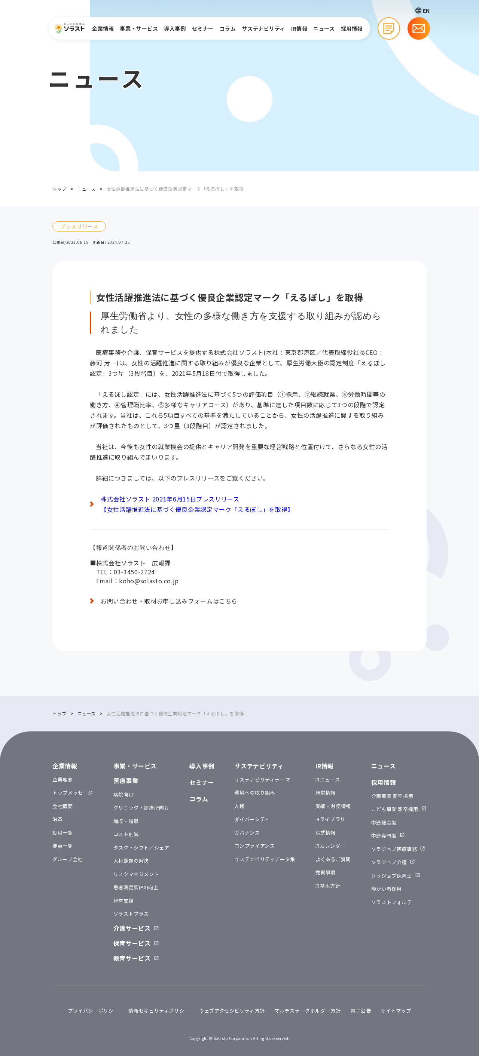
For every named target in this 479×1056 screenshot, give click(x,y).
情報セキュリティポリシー (158, 1010)
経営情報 (325, 792)
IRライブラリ (330, 819)
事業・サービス (139, 28)
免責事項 (325, 872)
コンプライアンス (254, 845)
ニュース (324, 28)
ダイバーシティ (251, 819)
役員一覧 (62, 832)
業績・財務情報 (333, 806)
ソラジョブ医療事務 (394, 849)
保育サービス (132, 943)
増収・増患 (126, 821)
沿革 (57, 819)
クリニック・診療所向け (141, 807)
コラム (228, 28)
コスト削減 (126, 834)
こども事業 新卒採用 (394, 809)
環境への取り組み (254, 792)
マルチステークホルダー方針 (307, 1010)
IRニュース (327, 779)
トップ (59, 188)
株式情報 (325, 832)
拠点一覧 (62, 845)
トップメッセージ (72, 792)
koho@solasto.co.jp (149, 580)
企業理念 (62, 779)
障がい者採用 (386, 888)
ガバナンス (247, 832)
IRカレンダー (330, 845)
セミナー (203, 28)
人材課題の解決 (131, 860)
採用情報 (352, 28)
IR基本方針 (328, 885)
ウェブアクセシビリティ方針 (232, 1010)
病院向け (123, 794)
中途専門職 (384, 835)
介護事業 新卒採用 (392, 795)
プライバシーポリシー (93, 1010)
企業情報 (103, 28)
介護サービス (132, 928)
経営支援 (123, 900)
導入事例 (175, 28)
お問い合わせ (419, 28)
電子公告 (361, 1010)
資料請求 (389, 28)
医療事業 (125, 780)
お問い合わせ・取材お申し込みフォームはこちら (169, 600)
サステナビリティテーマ (262, 779)
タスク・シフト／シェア (141, 847)
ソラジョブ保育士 (391, 875)
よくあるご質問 (333, 859)
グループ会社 (67, 859)
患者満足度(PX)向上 (136, 887)
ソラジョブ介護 (389, 862)
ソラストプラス (131, 913)
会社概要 (62, 806)
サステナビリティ (263, 28)
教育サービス (132, 958)
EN (426, 10)
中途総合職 (384, 822)
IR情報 (299, 28)
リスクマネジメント (136, 874)
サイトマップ (396, 1010)
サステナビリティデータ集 (264, 859)
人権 (239, 806)
